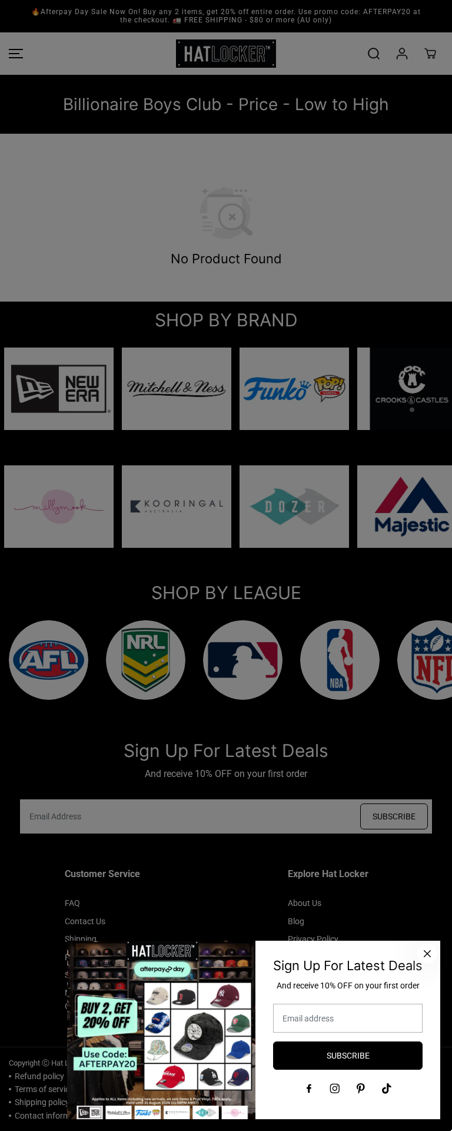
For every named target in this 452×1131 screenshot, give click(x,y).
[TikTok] (387, 1089)
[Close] (427, 954)
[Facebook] (309, 1089)
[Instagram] (335, 1089)
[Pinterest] (361, 1089)
